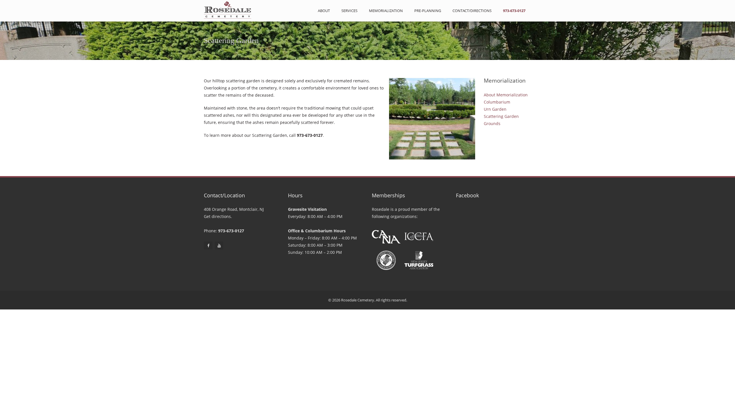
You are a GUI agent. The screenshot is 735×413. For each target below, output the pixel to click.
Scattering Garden (501, 116)
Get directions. (218, 216)
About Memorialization (506, 95)
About (324, 10)
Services (349, 10)
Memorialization (386, 10)
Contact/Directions (472, 10)
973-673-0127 (514, 10)
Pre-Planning (427, 10)
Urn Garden (495, 109)
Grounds (492, 123)
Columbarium (497, 102)
